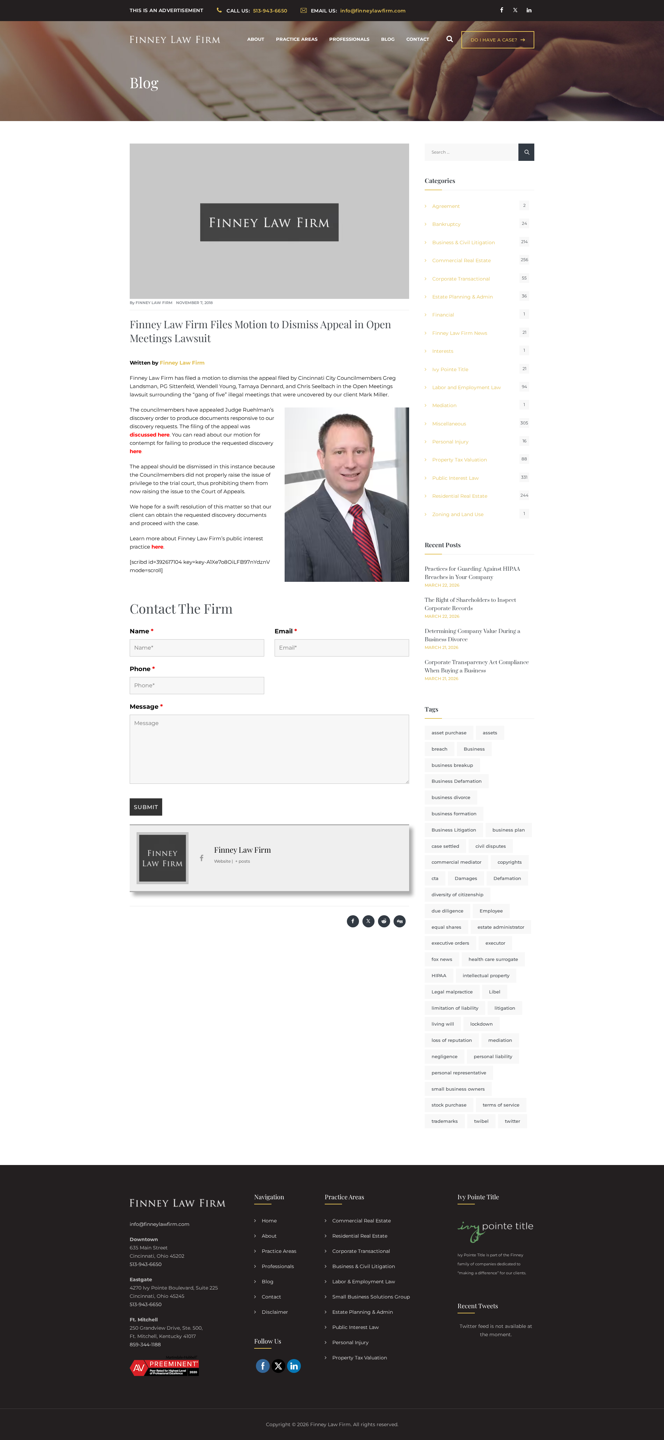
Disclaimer (275, 1312)
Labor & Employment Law (363, 1281)
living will (443, 1024)
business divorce (451, 797)
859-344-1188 (145, 1344)
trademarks (445, 1121)
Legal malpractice (452, 991)
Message (146, 706)
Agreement (446, 206)
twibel (481, 1121)
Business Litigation (454, 830)
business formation (454, 813)
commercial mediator (456, 862)
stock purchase (449, 1105)
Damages (466, 878)
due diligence (447, 911)
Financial (443, 315)
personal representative (459, 1072)
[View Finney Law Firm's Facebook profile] (201, 858)
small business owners (458, 1089)
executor (495, 943)
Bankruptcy (446, 224)
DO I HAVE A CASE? (494, 40)
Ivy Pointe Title (450, 369)
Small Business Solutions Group (371, 1297)
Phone (142, 669)
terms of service (501, 1105)
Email (286, 631)
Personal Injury (450, 442)
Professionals (349, 39)
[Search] (449, 39)
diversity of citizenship (457, 894)
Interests (442, 351)
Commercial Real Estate (461, 260)
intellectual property (486, 975)
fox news (442, 959)
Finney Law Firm (154, 302)
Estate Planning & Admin (462, 297)
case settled (445, 846)
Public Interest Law (455, 478)
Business (474, 749)
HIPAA (439, 975)
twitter (512, 1121)
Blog (388, 39)
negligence (445, 1056)
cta (435, 878)
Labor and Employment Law (466, 387)
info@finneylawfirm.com (160, 1224)
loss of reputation (452, 1040)
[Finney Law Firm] (175, 39)
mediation (500, 1040)
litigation (505, 1008)
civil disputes (491, 846)
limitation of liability (455, 1008)
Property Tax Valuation (459, 460)
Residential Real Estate (459, 496)
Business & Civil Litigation (463, 242)
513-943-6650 (146, 1264)
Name (142, 631)
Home (269, 1221)
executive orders (450, 943)
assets (490, 732)
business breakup (452, 765)
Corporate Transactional (461, 279)
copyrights (510, 862)
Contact (417, 39)
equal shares (446, 927)
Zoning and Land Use (457, 514)
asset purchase (449, 732)
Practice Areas (296, 39)
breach (440, 749)
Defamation (507, 878)
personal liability (493, 1056)
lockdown (481, 1024)
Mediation (444, 405)
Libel (494, 991)
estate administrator (501, 927)
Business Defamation (457, 781)
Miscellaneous (449, 424)
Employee (491, 911)
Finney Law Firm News (459, 333)
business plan (508, 830)
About (255, 39)
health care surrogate (493, 959)
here (157, 546)
